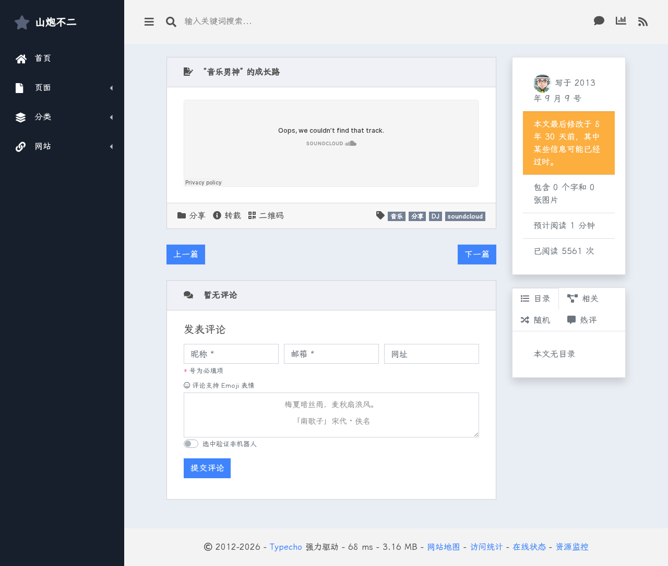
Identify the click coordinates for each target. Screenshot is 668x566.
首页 (43, 58)
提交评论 (207, 468)
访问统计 (486, 547)
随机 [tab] (541, 320)
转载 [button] (231, 216)
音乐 (396, 216)
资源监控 (572, 547)
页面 (43, 88)
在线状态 (529, 547)
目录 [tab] (541, 299)
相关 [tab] (590, 299)
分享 (197, 216)
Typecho (286, 547)
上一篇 (185, 254)
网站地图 (443, 547)
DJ (435, 216)
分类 (43, 117)
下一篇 (477, 254)
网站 (43, 146)
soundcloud (465, 216)
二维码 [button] (270, 216)
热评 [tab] (588, 320)
